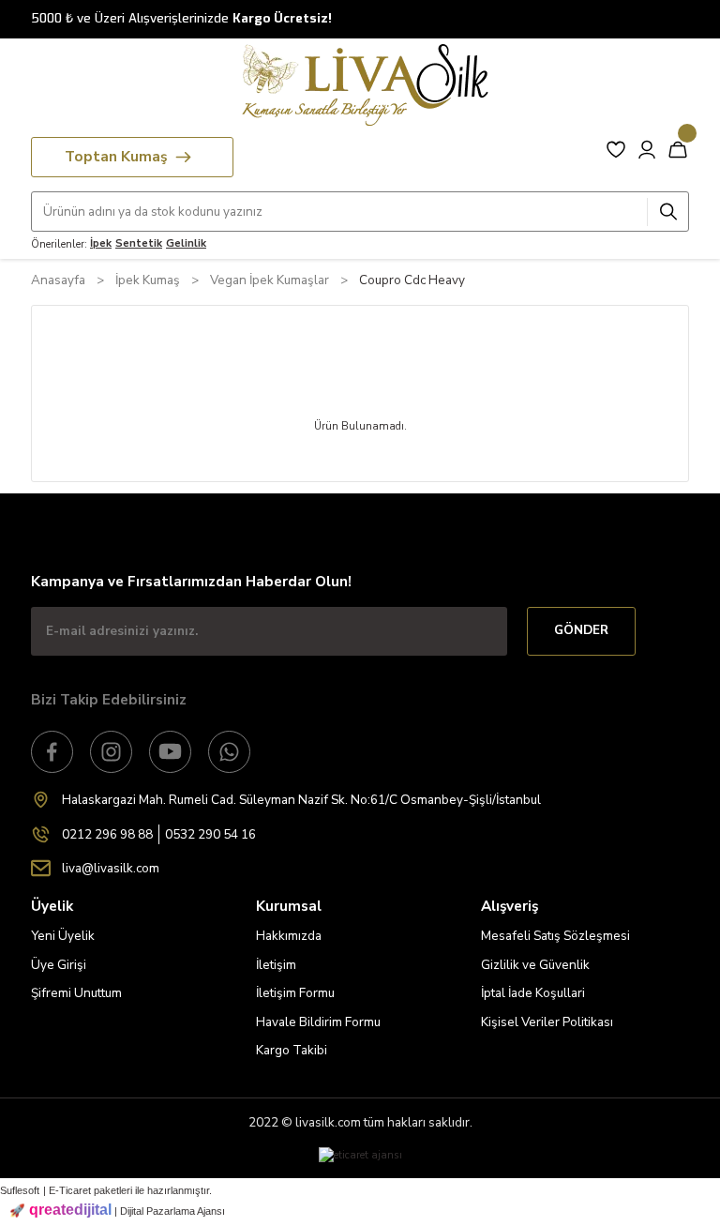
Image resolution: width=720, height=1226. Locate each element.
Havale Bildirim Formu (318, 1022)
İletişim (276, 965)
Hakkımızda (289, 936)
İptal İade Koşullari (533, 993)
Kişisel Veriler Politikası (547, 1022)
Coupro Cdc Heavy (412, 280)
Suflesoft (19, 1190)
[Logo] (360, 85)
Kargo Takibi (291, 1050)
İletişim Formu (295, 993)
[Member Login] (647, 149)
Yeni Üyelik (63, 936)
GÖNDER (581, 630)
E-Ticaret (70, 1190)
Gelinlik (186, 242)
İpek (101, 242)
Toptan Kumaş (116, 156)
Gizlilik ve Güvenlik (535, 965)
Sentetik (138, 242)
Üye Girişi (58, 965)
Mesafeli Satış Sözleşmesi (555, 936)
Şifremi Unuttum (76, 993)
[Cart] (678, 149)
